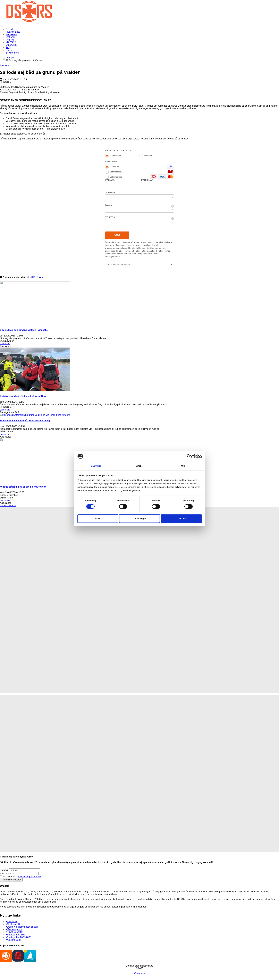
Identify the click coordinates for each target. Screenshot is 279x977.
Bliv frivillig (12, 921)
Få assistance (13, 32)
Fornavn (4, 870)
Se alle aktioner (8, 505)
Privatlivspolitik (15, 932)
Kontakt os (11, 34)
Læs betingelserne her (29, 876)
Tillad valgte (139, 518)
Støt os (9, 50)
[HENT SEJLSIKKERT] (30, 961)
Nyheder (10, 29)
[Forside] (29, 21)
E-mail (3, 873)
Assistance (5, 65)
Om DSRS (11, 45)
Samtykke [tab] (96, 466)
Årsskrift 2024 (14, 940)
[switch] (123, 506)
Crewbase (139, 973)
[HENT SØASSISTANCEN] (6, 961)
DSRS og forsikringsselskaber (22, 927)
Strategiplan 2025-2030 (19, 937)
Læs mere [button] (5, 343)
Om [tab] (183, 466)
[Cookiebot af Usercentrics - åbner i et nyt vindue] (189, 456)
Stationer (10, 37)
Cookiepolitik (13, 924)
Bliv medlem (12, 52)
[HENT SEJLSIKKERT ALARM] (18, 961)
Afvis (97, 518)
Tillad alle (181, 518)
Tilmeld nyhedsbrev (11, 879)
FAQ (8, 47)
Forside (10, 57)
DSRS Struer (37, 277)
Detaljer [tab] (140, 466)
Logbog (10, 39)
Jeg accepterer (21, 876)
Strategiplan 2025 (16, 934)
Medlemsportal (14, 929)
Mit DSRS (11, 42)
